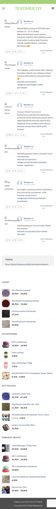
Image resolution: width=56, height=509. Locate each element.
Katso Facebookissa (46, 50)
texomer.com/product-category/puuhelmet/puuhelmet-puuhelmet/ (31, 198)
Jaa (43, 53)
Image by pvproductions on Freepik (28, 502)
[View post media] (11, 23)
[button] (3, 8)
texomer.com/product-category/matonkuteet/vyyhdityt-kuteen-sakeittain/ (32, 162)
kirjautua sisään (24, 264)
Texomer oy (28, 8)
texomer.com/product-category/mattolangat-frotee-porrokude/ (30, 84)
